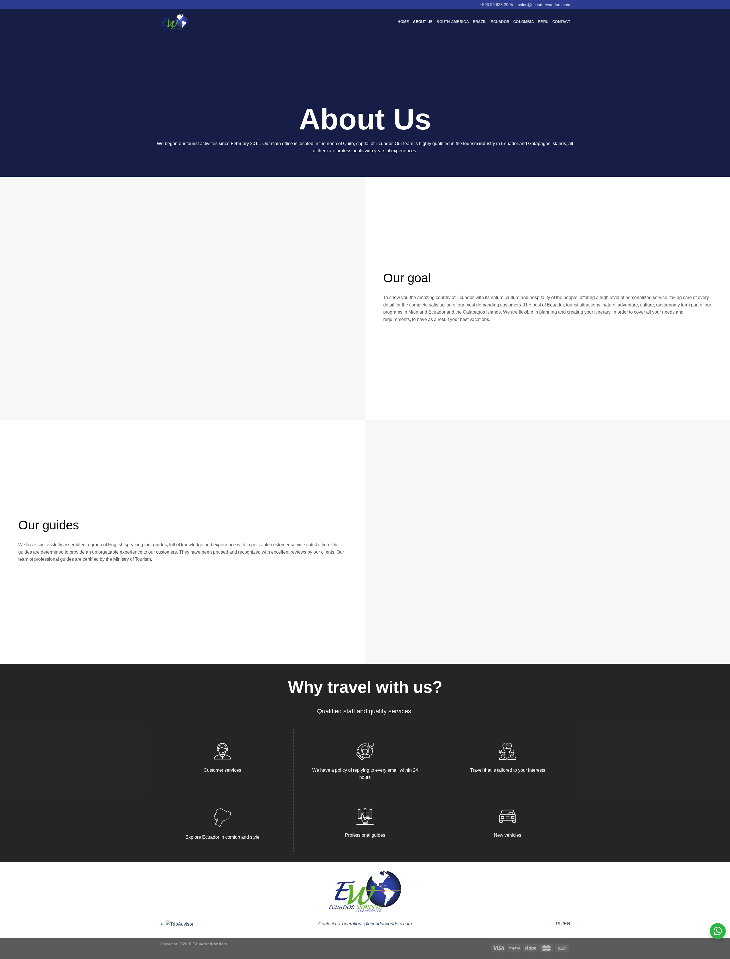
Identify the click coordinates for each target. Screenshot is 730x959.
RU (559, 923)
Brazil (480, 22)
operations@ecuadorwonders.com (377, 923)
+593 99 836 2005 (496, 4)
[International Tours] (174, 22)
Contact (561, 22)
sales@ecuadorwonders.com (544, 4)
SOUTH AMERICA (453, 22)
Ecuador (499, 22)
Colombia (523, 22)
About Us (423, 22)
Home (403, 22)
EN (567, 923)
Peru (543, 22)
